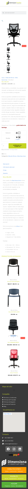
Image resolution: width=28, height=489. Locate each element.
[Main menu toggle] (14, 8)
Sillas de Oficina (10, 77)
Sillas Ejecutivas (21, 156)
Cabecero (8, 133)
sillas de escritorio (16, 180)
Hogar (14, 483)
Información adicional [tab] (8, 167)
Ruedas (8, 138)
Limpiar (18, 139)
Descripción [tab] (6, 164)
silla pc (18, 226)
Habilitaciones (14, 469)
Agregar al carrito (17, 146)
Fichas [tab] (4, 170)
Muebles (14, 476)
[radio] (17, 133)
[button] (2, 20)
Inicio (3, 77)
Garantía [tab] (5, 173)
